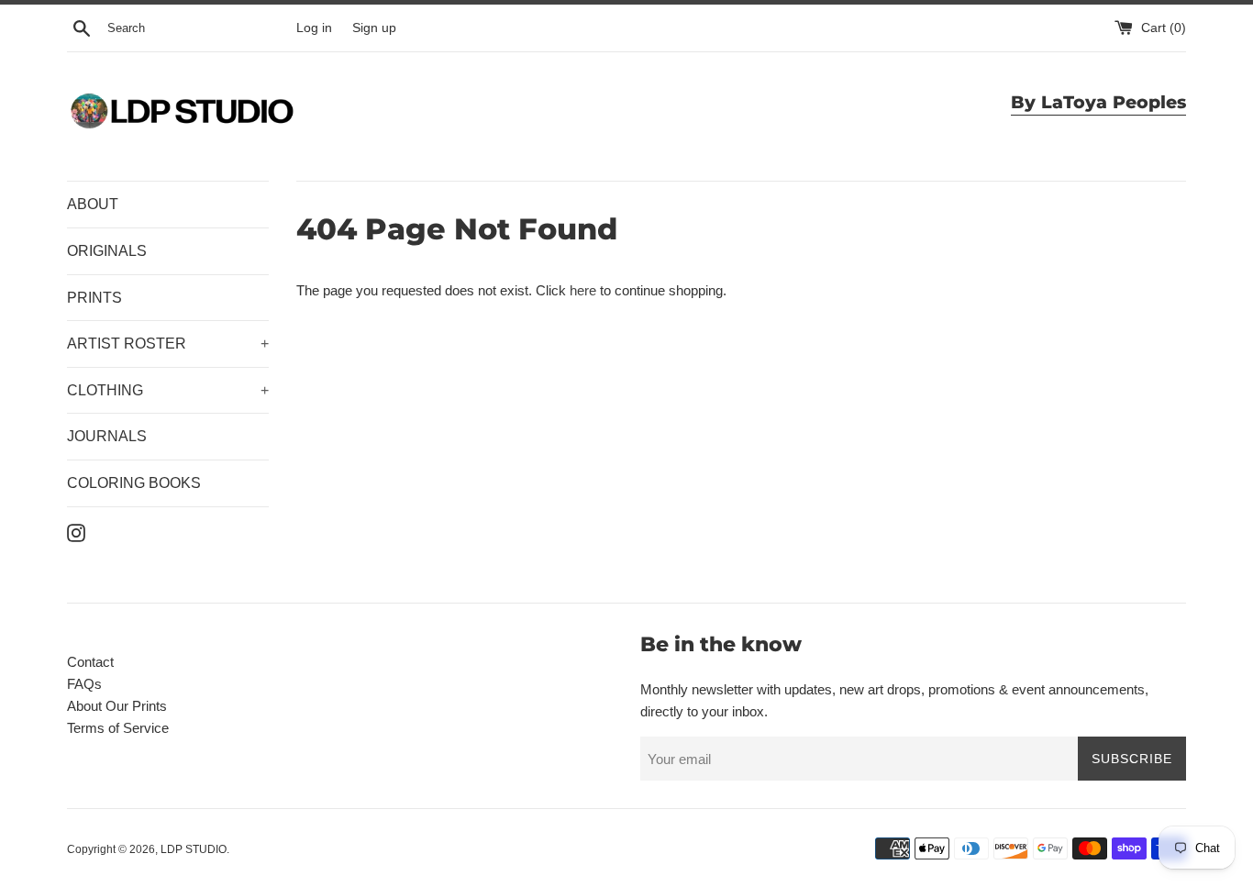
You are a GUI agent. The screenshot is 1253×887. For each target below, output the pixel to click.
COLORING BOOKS (134, 483)
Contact (90, 662)
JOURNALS (107, 436)
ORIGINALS (107, 251)
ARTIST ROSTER (168, 343)
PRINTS (94, 297)
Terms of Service (118, 728)
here (583, 290)
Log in (314, 28)
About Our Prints (117, 706)
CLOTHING (168, 390)
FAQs (84, 684)
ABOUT (92, 204)
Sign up (374, 28)
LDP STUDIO (194, 849)
